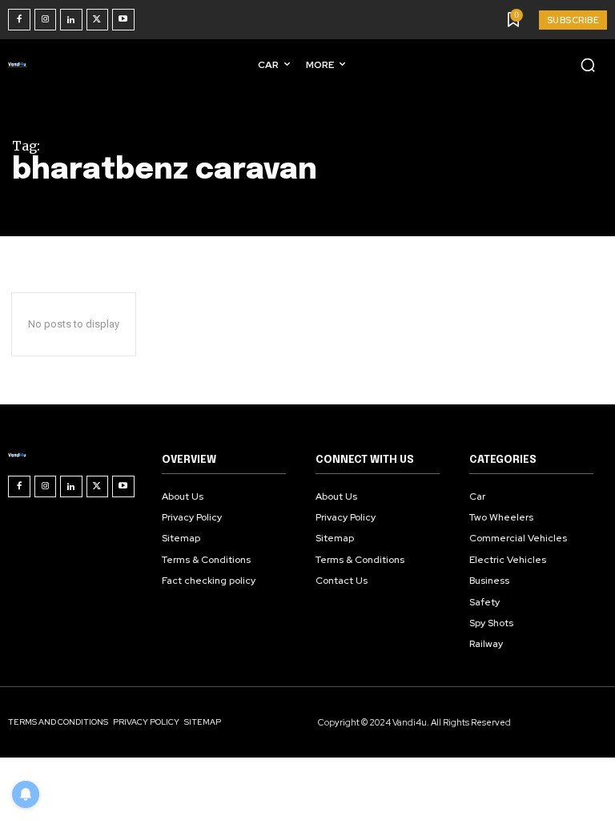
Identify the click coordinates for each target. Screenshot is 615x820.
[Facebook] (19, 20)
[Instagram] (45, 20)
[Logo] (21, 64)
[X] (97, 20)
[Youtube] (123, 20)
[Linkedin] (71, 20)
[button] (588, 65)
